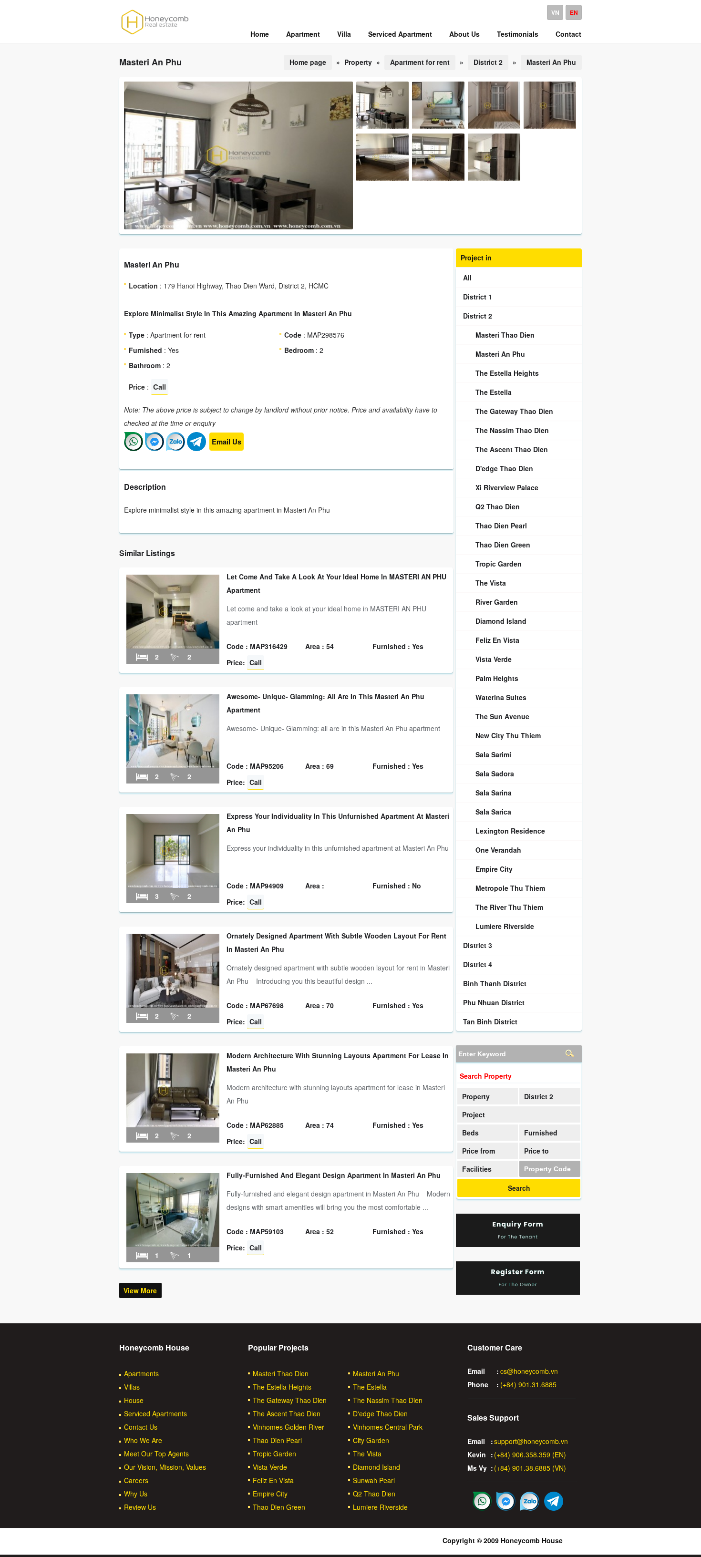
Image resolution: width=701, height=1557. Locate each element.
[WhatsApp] (133, 448)
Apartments (141, 1373)
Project (473, 1114)
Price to (536, 1150)
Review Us (140, 1507)
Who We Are (143, 1440)
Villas (132, 1387)
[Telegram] (196, 448)
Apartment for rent (420, 62)
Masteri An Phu (551, 62)
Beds (470, 1132)
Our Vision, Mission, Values (165, 1467)
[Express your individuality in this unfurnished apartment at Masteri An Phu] (172, 885)
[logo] (155, 34)
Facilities (477, 1169)
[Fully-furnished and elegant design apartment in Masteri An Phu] (172, 1244)
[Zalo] (175, 448)
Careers (136, 1480)
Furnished (540, 1132)
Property (476, 1096)
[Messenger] (154, 448)
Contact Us (140, 1427)
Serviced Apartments (155, 1413)
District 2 (488, 62)
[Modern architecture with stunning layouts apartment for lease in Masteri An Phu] (172, 1124)
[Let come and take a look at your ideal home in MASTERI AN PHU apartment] (172, 645)
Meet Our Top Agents (156, 1453)
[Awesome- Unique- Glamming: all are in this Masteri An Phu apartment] (172, 765)
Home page (307, 62)
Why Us (135, 1493)
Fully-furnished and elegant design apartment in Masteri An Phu (334, 1175)
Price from (478, 1150)
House (134, 1400)
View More (140, 1290)
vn (555, 12)
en (574, 12)
